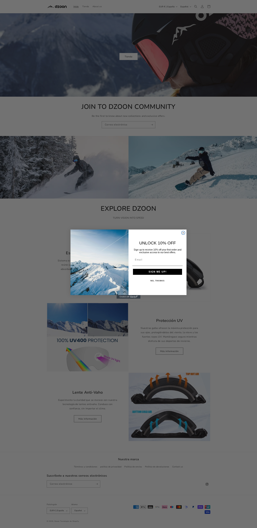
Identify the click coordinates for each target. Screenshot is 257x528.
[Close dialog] (183, 233)
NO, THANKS (158, 281)
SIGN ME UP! (158, 271)
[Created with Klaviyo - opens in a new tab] (128, 297)
